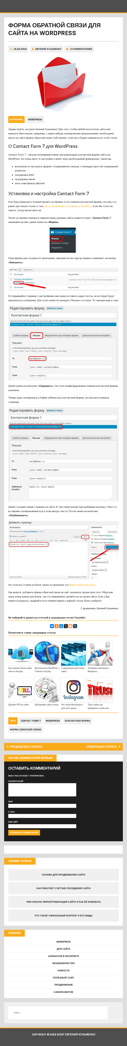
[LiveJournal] (75, 626)
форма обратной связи (82, 584)
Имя (10, 801)
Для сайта (63, 949)
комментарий (15, 781)
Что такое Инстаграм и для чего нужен (72, 706)
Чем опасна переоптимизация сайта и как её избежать (63, 901)
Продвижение (63, 984)
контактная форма (77, 720)
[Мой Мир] (61, 626)
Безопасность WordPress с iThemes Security (47, 670)
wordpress (53, 720)
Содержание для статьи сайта (73, 670)
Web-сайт (13, 822)
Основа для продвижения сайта (63, 874)
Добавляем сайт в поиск (47, 704)
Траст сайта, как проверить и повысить (98, 706)
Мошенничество (63, 963)
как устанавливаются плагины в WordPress (68, 206)
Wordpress (35, 119)
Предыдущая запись (26, 747)
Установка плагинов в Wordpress (98, 670)
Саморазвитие (63, 992)
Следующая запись (101, 747)
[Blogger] (70, 626)
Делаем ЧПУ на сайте (18, 704)
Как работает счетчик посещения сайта (64, 888)
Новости (63, 970)
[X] (66, 626)
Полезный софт (63, 977)
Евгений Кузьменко (48, 49)
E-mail (11, 811)
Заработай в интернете (63, 956)
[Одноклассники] (57, 626)
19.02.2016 (20, 49)
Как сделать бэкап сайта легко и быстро (20, 670)
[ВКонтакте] (52, 626)
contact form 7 (31, 720)
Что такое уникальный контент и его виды (63, 915)
